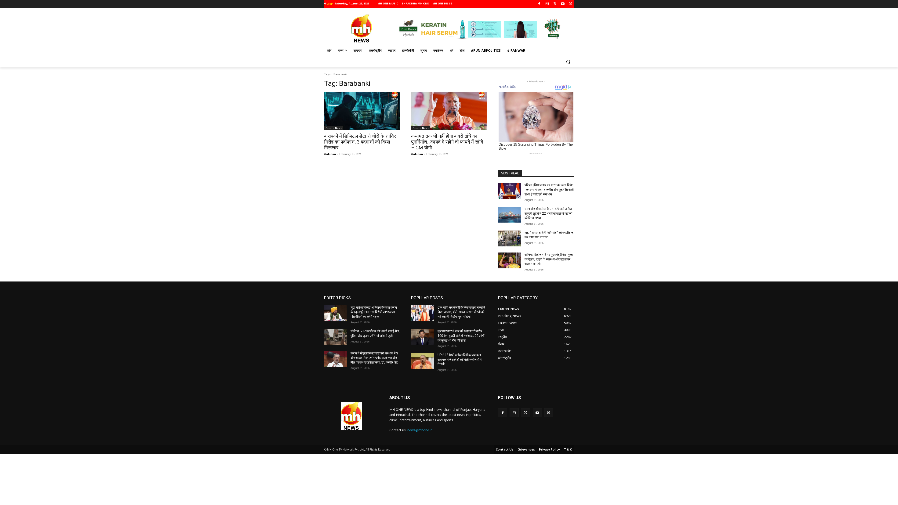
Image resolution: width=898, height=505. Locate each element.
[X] (555, 4)
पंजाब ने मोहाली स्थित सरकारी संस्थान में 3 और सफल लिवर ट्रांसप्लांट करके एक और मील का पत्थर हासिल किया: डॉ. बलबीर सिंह (374, 357)
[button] (568, 61)
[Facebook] (539, 4)
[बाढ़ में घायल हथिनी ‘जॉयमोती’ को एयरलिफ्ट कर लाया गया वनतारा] (509, 238)
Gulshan (330, 154)
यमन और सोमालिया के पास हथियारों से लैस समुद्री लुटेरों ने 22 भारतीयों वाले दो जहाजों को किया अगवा (548, 213)
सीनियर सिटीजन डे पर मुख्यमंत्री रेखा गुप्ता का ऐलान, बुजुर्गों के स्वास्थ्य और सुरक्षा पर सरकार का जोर (549, 259)
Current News (334, 128)
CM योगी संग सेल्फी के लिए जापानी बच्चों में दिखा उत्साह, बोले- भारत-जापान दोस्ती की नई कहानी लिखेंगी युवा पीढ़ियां (461, 312)
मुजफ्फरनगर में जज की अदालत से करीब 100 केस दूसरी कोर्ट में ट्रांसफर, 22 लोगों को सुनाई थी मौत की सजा (461, 335)
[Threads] (570, 4)
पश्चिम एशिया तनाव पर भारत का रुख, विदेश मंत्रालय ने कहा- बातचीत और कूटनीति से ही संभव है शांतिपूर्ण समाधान (549, 189)
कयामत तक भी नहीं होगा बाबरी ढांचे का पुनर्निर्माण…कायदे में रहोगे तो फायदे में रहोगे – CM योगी (447, 142)
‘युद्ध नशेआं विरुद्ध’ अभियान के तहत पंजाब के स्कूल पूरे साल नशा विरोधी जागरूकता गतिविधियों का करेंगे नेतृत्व (374, 312)
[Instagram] (547, 4)
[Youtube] (562, 4)
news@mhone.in (419, 430)
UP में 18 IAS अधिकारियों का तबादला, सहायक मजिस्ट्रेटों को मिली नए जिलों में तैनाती (460, 359)
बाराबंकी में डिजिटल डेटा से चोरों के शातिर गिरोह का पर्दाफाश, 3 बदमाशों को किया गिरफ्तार (360, 142)
